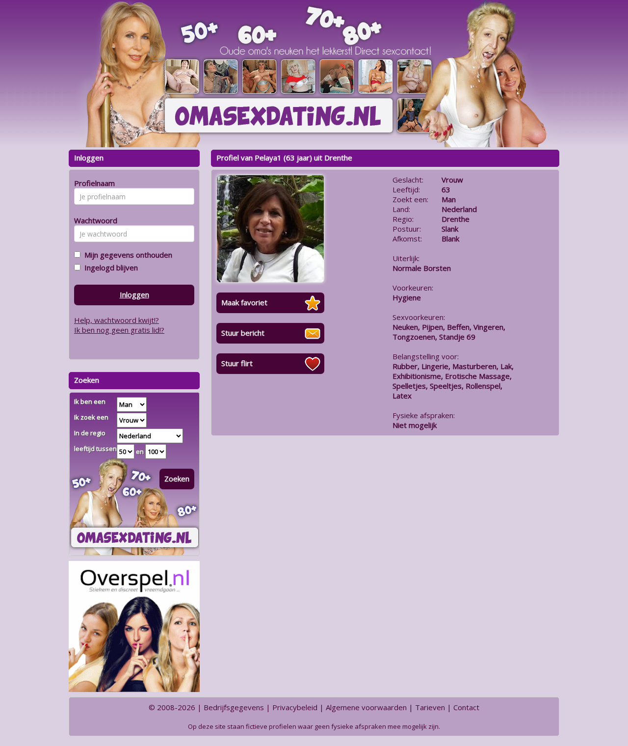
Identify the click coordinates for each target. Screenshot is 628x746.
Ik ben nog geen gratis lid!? (119, 330)
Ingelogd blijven (109, 267)
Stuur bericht (242, 333)
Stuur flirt (237, 363)
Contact (466, 707)
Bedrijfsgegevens (234, 707)
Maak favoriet (244, 302)
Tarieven (430, 707)
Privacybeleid (294, 707)
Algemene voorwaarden (366, 707)
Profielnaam (93, 183)
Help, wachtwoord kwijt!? (116, 320)
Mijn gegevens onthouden (126, 255)
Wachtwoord (93, 220)
